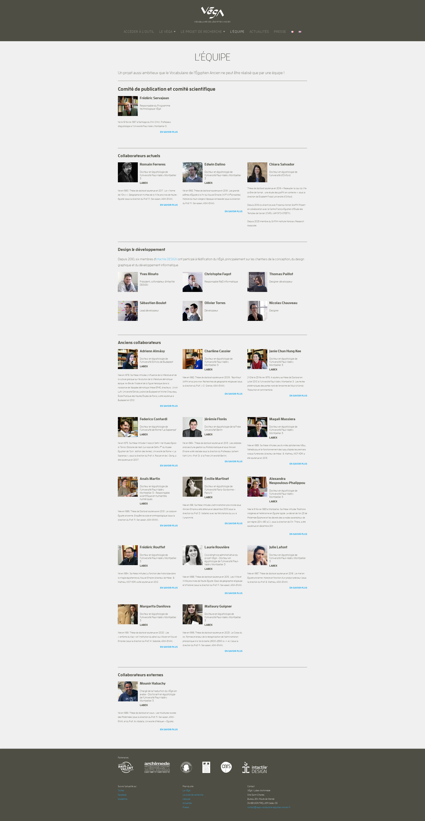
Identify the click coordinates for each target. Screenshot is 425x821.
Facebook (122, 795)
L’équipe (237, 31)
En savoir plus (169, 132)
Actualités (259, 31)
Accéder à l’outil (139, 31)
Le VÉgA (166, 31)
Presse (280, 31)
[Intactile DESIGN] (255, 767)
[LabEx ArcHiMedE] (157, 767)
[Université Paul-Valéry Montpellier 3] (126, 767)
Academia (122, 799)
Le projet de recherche (201, 31)
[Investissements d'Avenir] (186, 767)
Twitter (121, 790)
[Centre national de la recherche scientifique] (226, 767)
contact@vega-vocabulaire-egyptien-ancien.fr (268, 807)
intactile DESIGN (166, 259)
